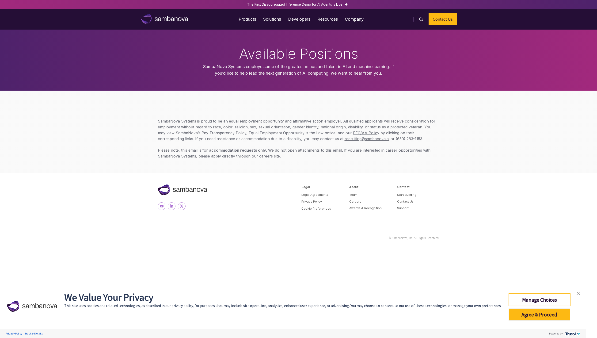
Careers (355, 201)
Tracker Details (34, 333)
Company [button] (354, 19)
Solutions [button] (272, 19)
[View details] (162, 206)
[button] (578, 293)
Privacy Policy (311, 201)
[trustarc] (572, 333)
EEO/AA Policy (366, 133)
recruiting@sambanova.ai (367, 138)
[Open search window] (421, 19)
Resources (327, 19)
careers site (269, 156)
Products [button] (247, 19)
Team (353, 194)
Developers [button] (299, 19)
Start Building (406, 194)
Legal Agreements (314, 194)
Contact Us (443, 19)
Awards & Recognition (365, 208)
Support (403, 208)
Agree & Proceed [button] (539, 314)
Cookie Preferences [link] (316, 208)
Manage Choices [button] (539, 299)
